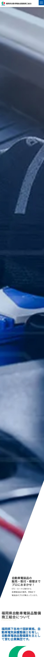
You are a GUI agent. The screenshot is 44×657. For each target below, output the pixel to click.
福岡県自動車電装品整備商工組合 (19, 3)
